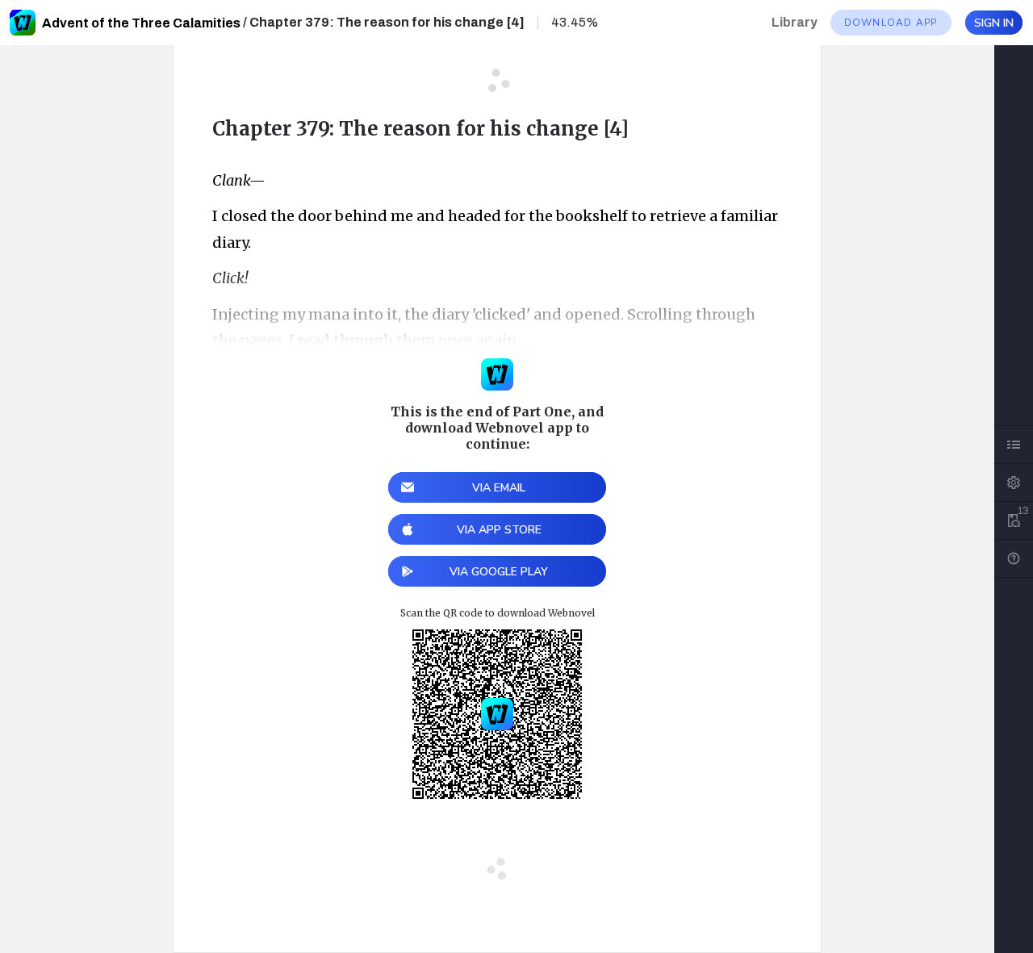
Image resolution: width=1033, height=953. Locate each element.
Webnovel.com (23, 23)
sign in (994, 23)
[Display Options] (1013, 482)
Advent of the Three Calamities (141, 23)
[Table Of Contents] (1013, 444)
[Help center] (1013, 558)
